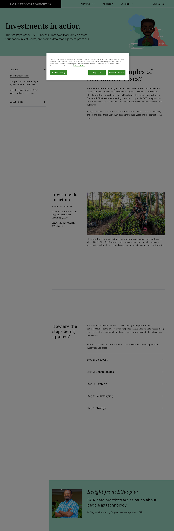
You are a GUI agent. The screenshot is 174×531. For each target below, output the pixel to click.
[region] (87, 66)
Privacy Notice (79, 66)
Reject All (97, 73)
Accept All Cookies (116, 73)
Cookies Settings (59, 73)
